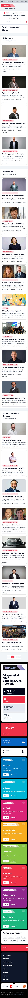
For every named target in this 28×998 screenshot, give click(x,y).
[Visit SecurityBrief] (11, 890)
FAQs (4, 969)
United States (22, 940)
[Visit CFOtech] (11, 760)
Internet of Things (14, 18)
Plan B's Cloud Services (7, 994)
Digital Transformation (18, 13)
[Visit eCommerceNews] (11, 846)
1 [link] (12, 657)
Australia (11, 937)
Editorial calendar (7, 962)
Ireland (5, 940)
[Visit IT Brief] (11, 868)
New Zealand (13, 940)
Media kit (13, 774)
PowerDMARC (4, 996)
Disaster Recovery (7, 15)
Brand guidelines (7, 955)
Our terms (6, 979)
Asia (5, 937)
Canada (18, 937)
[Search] (20, 22)
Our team (5, 976)
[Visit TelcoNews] (11, 911)
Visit (5, 774)
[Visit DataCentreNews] (11, 824)
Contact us (6, 958)
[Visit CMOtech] (11, 803)
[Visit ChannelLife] (11, 782)
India (23, 937)
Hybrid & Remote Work (19, 15)
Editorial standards (8, 965)
